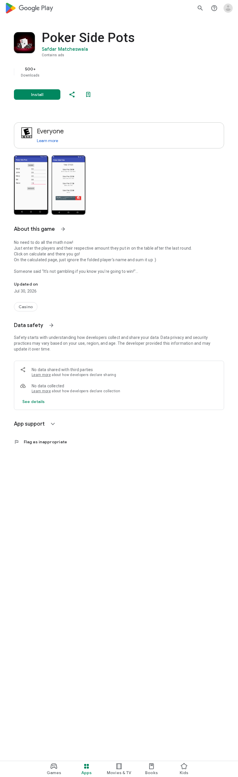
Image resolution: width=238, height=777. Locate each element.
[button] (31, 185)
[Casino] (25, 306)
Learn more (47, 140)
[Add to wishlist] (88, 94)
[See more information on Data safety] (51, 325)
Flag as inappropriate (40, 441)
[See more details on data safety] (33, 402)
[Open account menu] (228, 8)
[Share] (72, 94)
